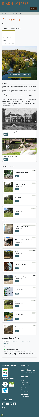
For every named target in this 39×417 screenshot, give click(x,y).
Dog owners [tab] (6, 343)
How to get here (24, 382)
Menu (34, 8)
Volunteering (23, 387)
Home (3, 13)
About (7, 13)
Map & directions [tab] (14, 341)
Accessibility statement (25, 391)
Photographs (6, 32)
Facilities (5, 40)
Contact (22, 380)
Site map (22, 389)
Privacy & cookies (24, 394)
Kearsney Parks (12, 13)
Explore (6, 134)
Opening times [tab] (6, 341)
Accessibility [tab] (27, 341)
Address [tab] (22, 341)
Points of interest (7, 37)
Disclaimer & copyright (25, 396)
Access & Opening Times (8, 43)
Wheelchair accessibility (26, 384)
